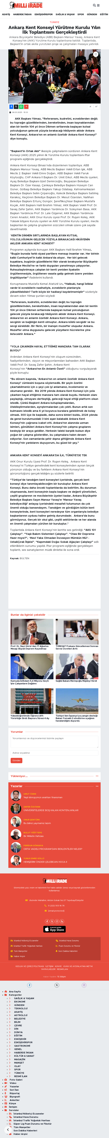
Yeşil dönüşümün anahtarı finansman (43, 797)
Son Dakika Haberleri (67, 951)
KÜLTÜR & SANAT (24, 1056)
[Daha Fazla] (26, 107)
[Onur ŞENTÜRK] (16, 821)
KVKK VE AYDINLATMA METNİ (78, 966)
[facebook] (29, 985)
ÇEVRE (18, 1025)
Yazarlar (14, 1086)
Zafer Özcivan (32, 807)
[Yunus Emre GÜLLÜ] (16, 860)
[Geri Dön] (8, 1130)
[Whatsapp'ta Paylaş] (21, 107)
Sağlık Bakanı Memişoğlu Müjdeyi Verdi (76, 681)
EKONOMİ (19, 1002)
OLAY (17, 1066)
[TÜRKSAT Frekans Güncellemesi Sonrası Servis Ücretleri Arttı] (77, 631)
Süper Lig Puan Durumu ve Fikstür (33, 1124)
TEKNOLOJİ (21, 1008)
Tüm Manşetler (20, 951)
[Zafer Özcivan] (16, 808)
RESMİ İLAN (62, 969)
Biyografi (14, 1097)
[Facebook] (47, 921)
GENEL (18, 1049)
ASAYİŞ (6, 14)
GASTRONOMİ (22, 1046)
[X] (52, 921)
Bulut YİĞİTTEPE (33, 833)
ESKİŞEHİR (20, 1039)
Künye (12, 1103)
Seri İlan (14, 1090)
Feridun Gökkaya (33, 846)
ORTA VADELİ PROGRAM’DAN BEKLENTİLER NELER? (53, 849)
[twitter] (56, 985)
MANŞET (19, 1063)
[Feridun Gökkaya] (16, 847)
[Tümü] (97, 776)
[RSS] (62, 921)
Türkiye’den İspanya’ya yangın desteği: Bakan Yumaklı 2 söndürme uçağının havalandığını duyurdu (77, 718)
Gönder (16, 760)
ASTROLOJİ (20, 1015)
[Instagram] (57, 921)
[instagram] (84, 985)
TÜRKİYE (54, 22)
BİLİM (17, 1022)
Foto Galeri (15, 1080)
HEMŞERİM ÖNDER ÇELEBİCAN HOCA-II (45, 862)
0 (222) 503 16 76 (56, 906)
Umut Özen (30, 794)
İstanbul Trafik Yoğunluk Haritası (28, 946)
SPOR (80, 14)
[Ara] (94, 5)
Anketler (14, 1100)
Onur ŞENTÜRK (32, 820)
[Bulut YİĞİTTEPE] (16, 834)
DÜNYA (18, 1032)
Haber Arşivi (19, 956)
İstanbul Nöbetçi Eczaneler (26, 941)
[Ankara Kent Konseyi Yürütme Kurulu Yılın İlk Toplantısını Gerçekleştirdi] (54, 76)
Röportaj (14, 1093)
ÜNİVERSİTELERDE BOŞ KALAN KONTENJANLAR (51, 810)
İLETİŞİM (49, 966)
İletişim (13, 1107)
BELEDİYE (20, 1019)
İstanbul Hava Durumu (69, 941)
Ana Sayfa (15, 991)
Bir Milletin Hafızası (34, 836)
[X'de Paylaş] (16, 107)
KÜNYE (58, 966)
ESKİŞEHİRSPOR (44, 14)
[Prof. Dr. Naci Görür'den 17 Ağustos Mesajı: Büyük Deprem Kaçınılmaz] (32, 631)
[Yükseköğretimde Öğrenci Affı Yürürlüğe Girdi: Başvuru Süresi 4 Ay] (32, 701)
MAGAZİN (19, 1059)
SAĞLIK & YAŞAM (65, 14)
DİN (16, 1029)
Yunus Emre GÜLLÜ (34, 858)
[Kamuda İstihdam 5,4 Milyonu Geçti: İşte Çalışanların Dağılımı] (32, 666)
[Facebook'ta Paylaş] (11, 107)
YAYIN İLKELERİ (48, 969)
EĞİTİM (104, 14)
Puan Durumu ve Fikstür (69, 946)
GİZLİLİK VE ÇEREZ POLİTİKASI (29, 966)
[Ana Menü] (98, 5)
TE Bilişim (61, 977)
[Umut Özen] (16, 795)
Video (12, 1083)
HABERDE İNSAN (22, 14)
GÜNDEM (92, 14)
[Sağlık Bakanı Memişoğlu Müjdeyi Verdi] (77, 666)
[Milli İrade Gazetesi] (25, 5)
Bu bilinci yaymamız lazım (37, 823)
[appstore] (54, 929)
